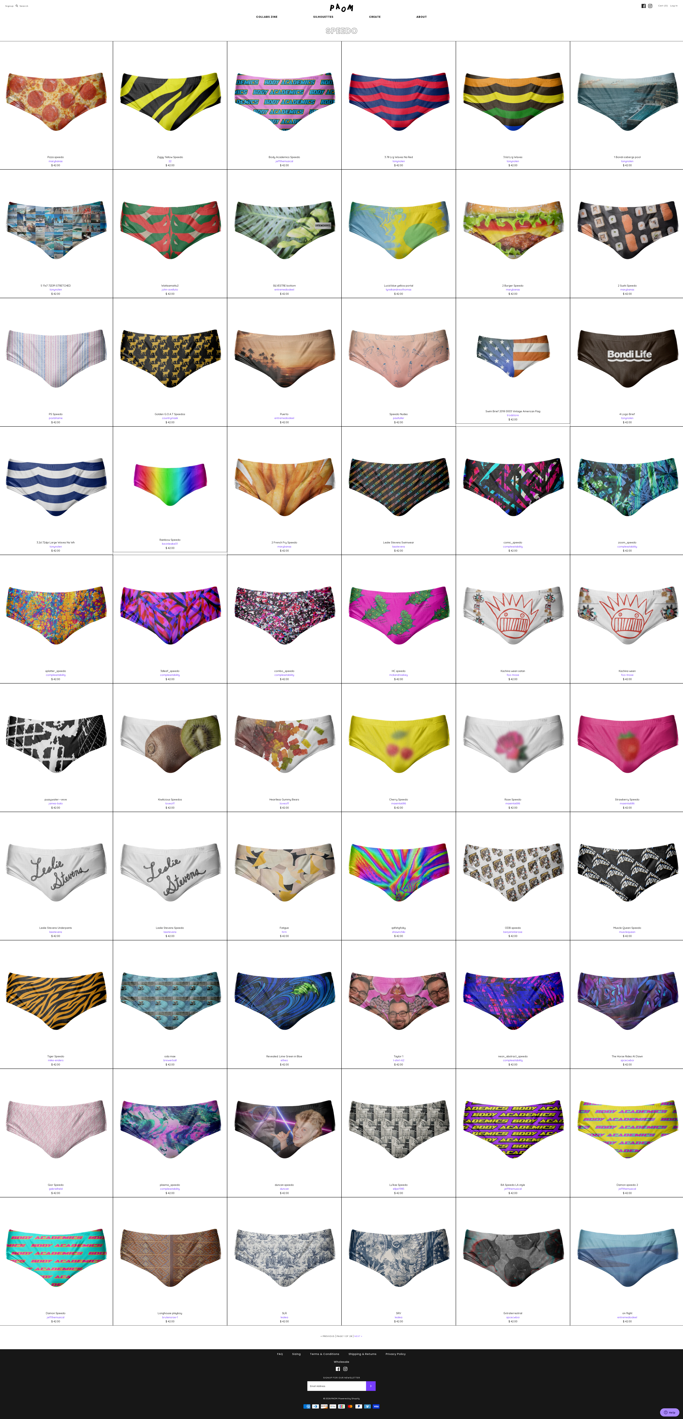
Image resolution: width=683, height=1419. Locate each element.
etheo (284, 1060)
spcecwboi (627, 1060)
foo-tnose (513, 675)
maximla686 (398, 803)
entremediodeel (284, 289)
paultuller (398, 418)
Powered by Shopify (349, 1398)
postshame (56, 418)
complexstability (513, 546)
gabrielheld (56, 1188)
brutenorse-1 (170, 1317)
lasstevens (398, 546)
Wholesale (341, 1362)
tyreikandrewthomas (398, 289)
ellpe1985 (398, 1188)
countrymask (170, 418)
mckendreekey (398, 675)
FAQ (280, 1354)
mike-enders (55, 1060)
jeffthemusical (284, 161)
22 (170, 161)
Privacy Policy (396, 1354)
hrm (284, 932)
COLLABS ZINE (266, 17)
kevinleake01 (170, 543)
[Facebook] (644, 6)
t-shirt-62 (398, 1060)
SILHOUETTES (323, 17)
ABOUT (421, 17)
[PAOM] (341, 5)
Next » (358, 1336)
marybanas (56, 161)
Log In (674, 5)
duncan (284, 1188)
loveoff (170, 803)
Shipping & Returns (363, 1354)
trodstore (513, 415)
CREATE (375, 17)
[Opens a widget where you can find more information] (669, 1412)
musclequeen (627, 932)
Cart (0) (663, 5)
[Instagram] (650, 6)
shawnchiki (398, 932)
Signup (9, 6)
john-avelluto (170, 289)
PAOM (334, 1398)
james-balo (56, 803)
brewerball (170, 1060)
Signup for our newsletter (341, 1377)
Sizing (296, 1354)
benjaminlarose (512, 932)
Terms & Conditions (324, 1354)
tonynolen (399, 161)
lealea (284, 1317)
